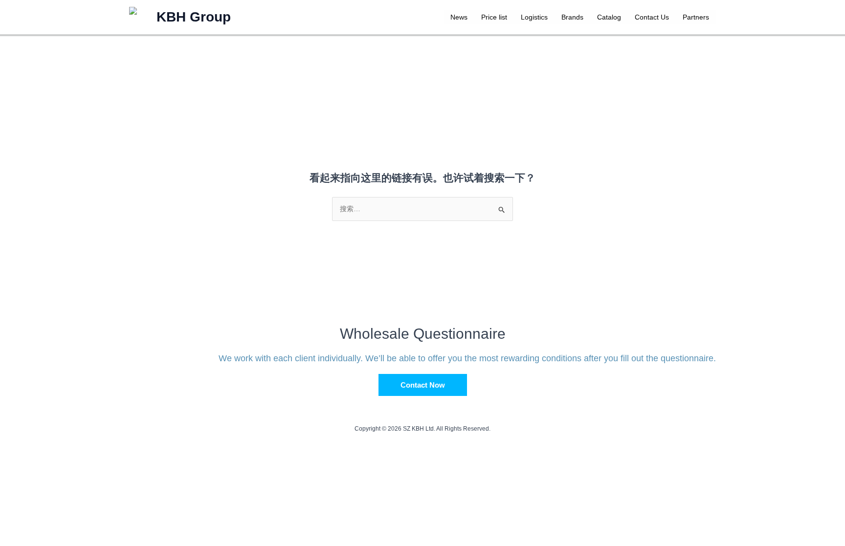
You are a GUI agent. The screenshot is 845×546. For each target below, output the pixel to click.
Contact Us (652, 17)
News (458, 17)
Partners (696, 17)
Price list (494, 17)
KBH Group (193, 16)
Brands (572, 17)
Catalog (609, 17)
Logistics (534, 17)
